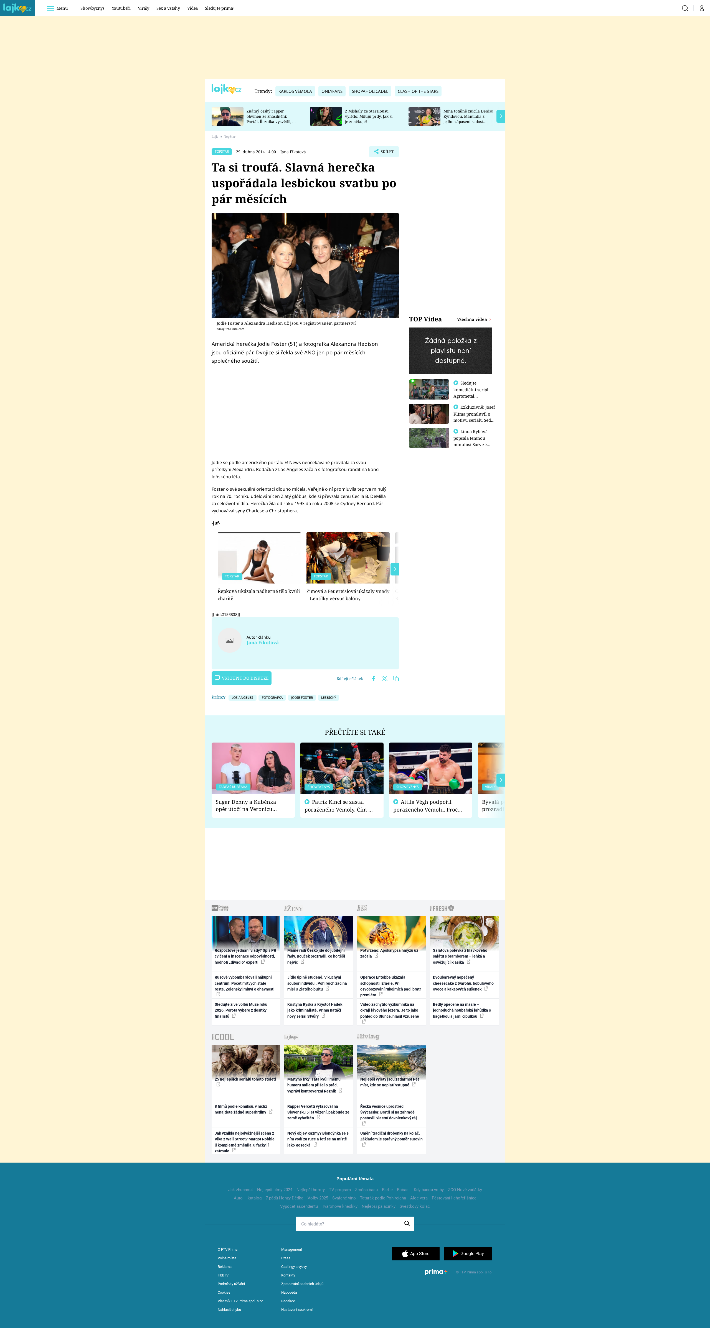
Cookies (224, 1292)
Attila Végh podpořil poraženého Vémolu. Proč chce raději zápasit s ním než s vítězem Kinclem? (425, 805)
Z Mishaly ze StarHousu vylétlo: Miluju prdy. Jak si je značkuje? (368, 116)
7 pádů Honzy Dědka (284, 1198)
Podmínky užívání (231, 1284)
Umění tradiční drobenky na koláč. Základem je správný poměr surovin (391, 1136)
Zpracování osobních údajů (302, 1284)
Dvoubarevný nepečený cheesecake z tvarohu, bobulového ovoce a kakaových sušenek (463, 983)
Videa (192, 8)
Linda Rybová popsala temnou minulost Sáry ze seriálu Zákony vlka (473, 441)
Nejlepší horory (310, 1189)
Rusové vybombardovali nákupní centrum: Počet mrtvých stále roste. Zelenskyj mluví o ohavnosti (245, 983)
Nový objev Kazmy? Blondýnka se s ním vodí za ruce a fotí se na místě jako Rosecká (318, 1139)
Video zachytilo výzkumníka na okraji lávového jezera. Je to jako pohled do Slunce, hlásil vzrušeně (389, 1010)
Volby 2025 (318, 1198)
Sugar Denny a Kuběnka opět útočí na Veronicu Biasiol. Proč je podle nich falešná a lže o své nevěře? (249, 805)
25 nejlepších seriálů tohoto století (245, 1079)
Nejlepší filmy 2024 (274, 1189)
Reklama (225, 1267)
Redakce (288, 1301)
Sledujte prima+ (220, 8)
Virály (143, 8)
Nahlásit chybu (229, 1309)
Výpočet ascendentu (299, 1206)
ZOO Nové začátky (465, 1189)
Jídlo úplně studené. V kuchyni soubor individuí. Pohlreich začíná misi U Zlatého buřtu (317, 983)
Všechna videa (472, 319)
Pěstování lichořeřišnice (454, 1198)
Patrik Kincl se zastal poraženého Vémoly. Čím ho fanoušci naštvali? (340, 805)
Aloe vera (419, 1198)
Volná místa (227, 1258)
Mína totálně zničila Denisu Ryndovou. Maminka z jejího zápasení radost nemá (468, 118)
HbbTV (223, 1275)
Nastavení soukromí (297, 1309)
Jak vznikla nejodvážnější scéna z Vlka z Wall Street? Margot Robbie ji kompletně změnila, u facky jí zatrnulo (245, 1142)
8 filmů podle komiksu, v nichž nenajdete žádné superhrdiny (241, 1109)
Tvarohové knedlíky (339, 1206)
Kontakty (288, 1275)
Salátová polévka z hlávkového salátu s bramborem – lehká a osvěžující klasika (460, 956)
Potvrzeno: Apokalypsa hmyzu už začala (389, 953)
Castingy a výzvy (294, 1267)
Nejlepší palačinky (378, 1206)
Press (285, 1258)
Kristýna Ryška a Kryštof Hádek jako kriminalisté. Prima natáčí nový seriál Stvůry (314, 1010)
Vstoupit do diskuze (245, 678)
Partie (387, 1189)
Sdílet (386, 153)
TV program (340, 1189)
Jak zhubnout (240, 1189)
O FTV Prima (227, 1249)
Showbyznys (92, 8)
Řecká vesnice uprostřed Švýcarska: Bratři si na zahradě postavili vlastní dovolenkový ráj (388, 1112)
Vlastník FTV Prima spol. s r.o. (241, 1301)
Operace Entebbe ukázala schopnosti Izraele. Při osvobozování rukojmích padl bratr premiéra (390, 986)
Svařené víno (344, 1198)
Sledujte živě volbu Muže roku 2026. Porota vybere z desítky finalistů (241, 1010)
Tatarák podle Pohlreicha (383, 1198)
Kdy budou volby (429, 1189)
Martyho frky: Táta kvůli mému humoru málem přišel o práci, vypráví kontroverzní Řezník (314, 1085)
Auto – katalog (248, 1198)
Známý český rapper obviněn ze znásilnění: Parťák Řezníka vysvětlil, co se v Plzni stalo (271, 118)
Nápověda (289, 1292)
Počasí (403, 1189)
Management (291, 1249)
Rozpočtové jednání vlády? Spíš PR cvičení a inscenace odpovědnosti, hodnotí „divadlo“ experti (245, 956)
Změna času (366, 1189)
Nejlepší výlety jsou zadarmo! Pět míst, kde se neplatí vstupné (389, 1082)
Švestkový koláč (415, 1206)
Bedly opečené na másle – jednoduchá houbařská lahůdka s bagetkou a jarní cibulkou (462, 1010)
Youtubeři (121, 8)
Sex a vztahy (168, 8)
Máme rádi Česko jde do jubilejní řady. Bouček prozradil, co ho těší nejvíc (316, 956)
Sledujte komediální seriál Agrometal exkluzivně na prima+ (470, 395)
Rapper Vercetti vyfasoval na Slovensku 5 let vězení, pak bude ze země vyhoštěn (318, 1112)
